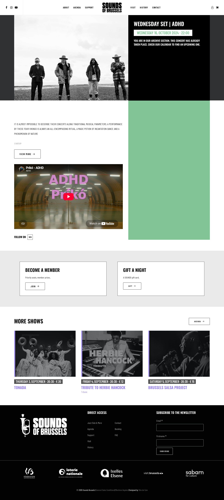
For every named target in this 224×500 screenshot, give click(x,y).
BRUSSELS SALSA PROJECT (167, 387)
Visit (133, 7)
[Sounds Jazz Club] (112, 7)
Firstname (161, 436)
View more (25, 154)
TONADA (20, 387)
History (144, 7)
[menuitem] (7, 7)
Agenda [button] (197, 321)
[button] (7, 7)
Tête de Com (143, 490)
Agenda (77, 7)
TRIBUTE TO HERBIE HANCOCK (103, 387)
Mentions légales (122, 490)
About (66, 7)
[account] (213, 7)
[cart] (217, 7)
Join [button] (33, 286)
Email (159, 421)
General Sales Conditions (105, 490)
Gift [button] (130, 286)
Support (89, 7)
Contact (156, 7)
